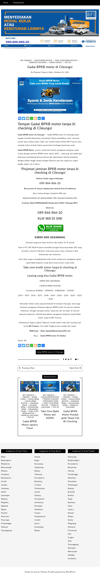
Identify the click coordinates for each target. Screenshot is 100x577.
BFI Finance (26, 60)
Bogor (37, 460)
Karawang (38, 464)
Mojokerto (5, 464)
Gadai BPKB (33, 399)
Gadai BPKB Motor (26, 150)
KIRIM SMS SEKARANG (50, 237)
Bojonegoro (6, 460)
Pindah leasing (50, 399)
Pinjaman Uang (50, 401)
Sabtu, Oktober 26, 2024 (59, 72)
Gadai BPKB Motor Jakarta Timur (30, 424)
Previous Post (27, 368)
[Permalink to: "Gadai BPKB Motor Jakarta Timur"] (29, 386)
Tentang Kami (18, 3)
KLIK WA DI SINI (50, 218)
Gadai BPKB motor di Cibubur (53, 336)
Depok (37, 457)
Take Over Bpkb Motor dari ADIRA (50, 414)
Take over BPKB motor (66, 60)
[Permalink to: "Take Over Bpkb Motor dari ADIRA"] (50, 386)
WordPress (70, 572)
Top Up (68, 62)
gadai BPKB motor (43, 60)
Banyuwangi (6, 467)
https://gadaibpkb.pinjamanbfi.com (56, 331)
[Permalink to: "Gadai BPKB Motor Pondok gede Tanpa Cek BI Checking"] (70, 386)
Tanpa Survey (55, 62)
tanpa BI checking (49, 406)
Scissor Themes (40, 572)
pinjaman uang (40, 72)
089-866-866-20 (50, 183)
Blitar (3, 457)
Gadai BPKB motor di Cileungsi (31, 135)
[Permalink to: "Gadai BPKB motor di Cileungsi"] (50, 95)
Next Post (74, 368)
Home (5, 3)
